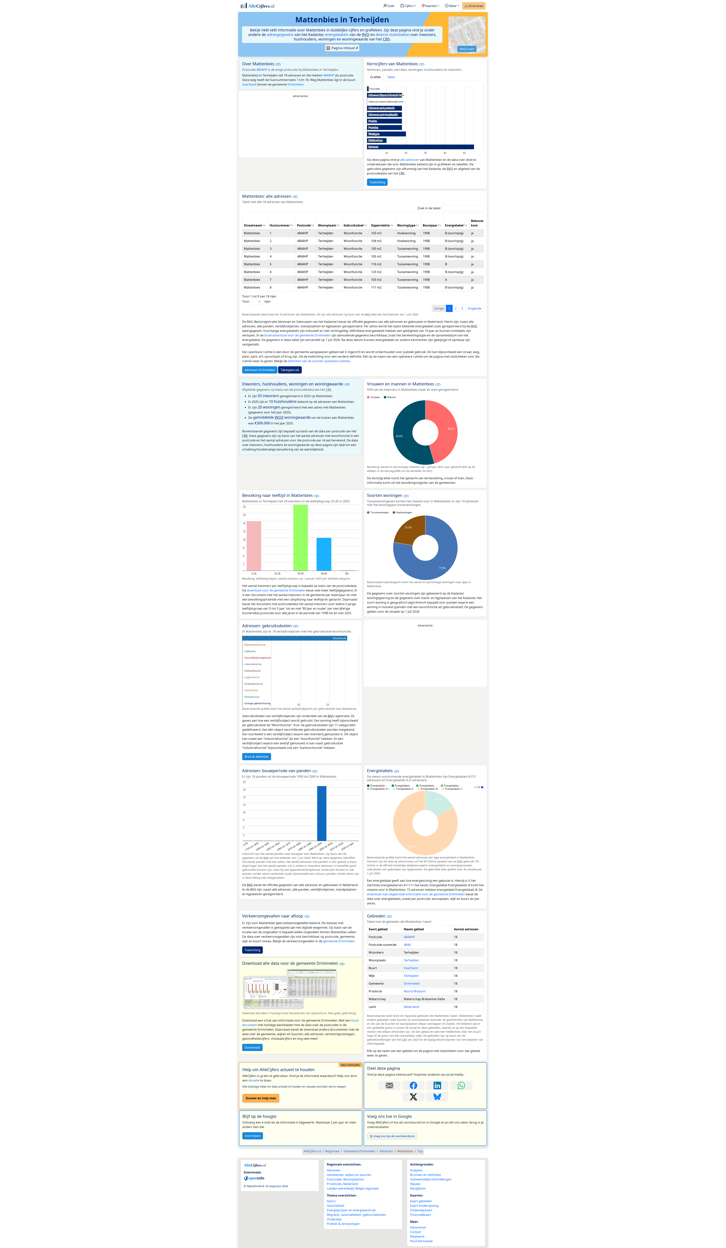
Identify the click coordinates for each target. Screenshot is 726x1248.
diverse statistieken (393, 34)
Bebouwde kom (479, 223)
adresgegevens (280, 34)
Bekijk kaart (467, 49)
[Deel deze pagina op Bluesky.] (437, 1097)
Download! (252, 1047)
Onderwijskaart (421, 1210)
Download (475, 6)
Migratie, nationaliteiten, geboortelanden (356, 1215)
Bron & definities (257, 757)
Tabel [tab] (391, 77)
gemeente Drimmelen (338, 941)
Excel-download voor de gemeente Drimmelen (297, 335)
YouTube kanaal (421, 1241)
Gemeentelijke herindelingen (430, 1179)
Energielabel (454, 225)
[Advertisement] (300, 127)
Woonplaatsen (353, 1179)
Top (420, 1151)
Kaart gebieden (421, 1201)
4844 (407, 945)
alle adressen (409, 160)
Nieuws (415, 1184)
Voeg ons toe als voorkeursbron (394, 1136)
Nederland (411, 1007)
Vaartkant (249, 84)
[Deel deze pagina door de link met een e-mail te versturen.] (389, 1085)
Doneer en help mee (261, 1098)
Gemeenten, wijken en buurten (349, 1175)
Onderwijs (334, 1219)
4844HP (261, 70)
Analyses (416, 1170)
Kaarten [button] (431, 6)
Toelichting (377, 182)
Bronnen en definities (425, 1175)
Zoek (390, 6)
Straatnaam (253, 225)
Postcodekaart (420, 1215)
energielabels (336, 34)
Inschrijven (253, 1136)
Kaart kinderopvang (424, 1206)
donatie (253, 1080)
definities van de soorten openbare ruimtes (319, 361)
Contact (415, 1232)
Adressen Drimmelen (260, 370)
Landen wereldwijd (340, 1188)
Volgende (474, 308)
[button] (278, 64)
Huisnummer (280, 225)
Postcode (304, 225)
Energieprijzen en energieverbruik (351, 1210)
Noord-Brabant (415, 991)
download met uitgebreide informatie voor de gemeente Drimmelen (416, 894)
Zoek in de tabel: (429, 208)
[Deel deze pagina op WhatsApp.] (461, 1085)
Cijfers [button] (409, 6)
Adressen (333, 1170)
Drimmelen (296, 84)
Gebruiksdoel (354, 225)
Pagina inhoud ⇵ (344, 48)
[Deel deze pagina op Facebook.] (413, 1085)
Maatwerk (417, 1236)
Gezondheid (335, 1206)
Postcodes (334, 1179)
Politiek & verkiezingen (343, 1224)
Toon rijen (256, 301)
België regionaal (367, 1188)
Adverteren (418, 1227)
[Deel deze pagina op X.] (413, 1097)
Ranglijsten (418, 1188)
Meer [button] (452, 6)
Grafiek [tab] (375, 77)
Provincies (334, 1184)
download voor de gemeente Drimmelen (276, 590)
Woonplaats (327, 225)
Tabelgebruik (290, 370)
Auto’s (331, 1201)
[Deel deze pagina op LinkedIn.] (437, 1085)
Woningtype (406, 225)
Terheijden (411, 960)
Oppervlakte (380, 225)
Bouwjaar (430, 225)
